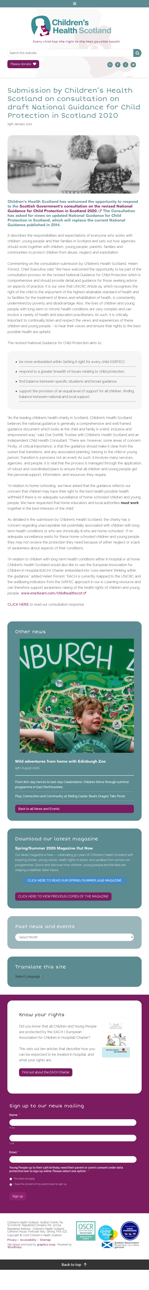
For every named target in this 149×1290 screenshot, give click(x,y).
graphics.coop (46, 1244)
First (12, 1127)
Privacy (12, 1239)
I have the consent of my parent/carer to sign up (40, 1184)
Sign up (17, 1196)
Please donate (20, 64)
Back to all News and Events (39, 809)
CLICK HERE (18, 604)
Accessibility (28, 1239)
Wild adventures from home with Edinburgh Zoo (60, 761)
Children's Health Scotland (70, 25)
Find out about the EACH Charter (45, 1072)
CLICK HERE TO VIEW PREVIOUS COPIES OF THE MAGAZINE (63, 896)
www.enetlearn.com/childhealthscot (51, 593)
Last (12, 1143)
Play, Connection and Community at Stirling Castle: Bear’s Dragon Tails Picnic (70, 796)
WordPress (14, 1247)
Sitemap (45, 1239)
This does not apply (24, 1178)
